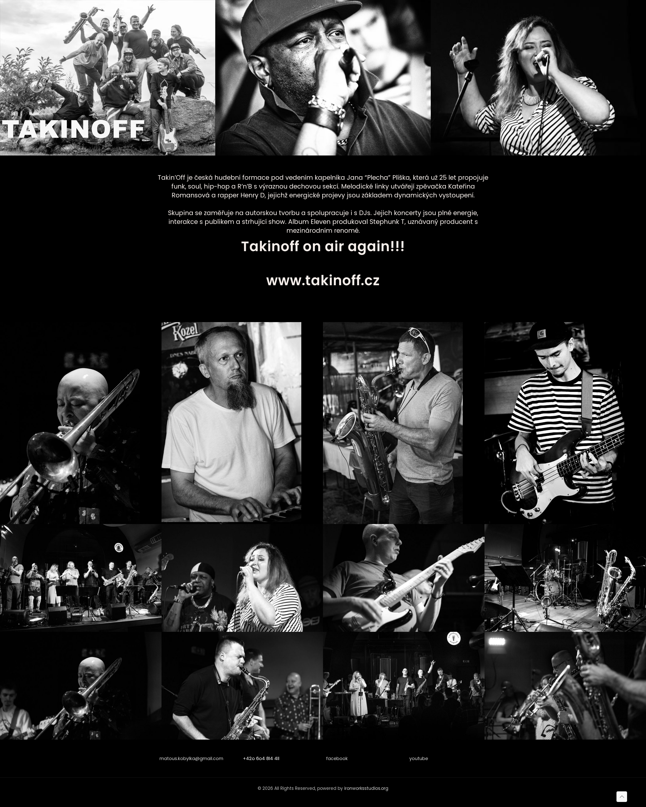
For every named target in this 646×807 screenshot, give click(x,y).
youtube (418, 758)
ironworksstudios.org (366, 788)
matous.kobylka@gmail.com (191, 758)
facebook (337, 758)
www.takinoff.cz (323, 280)
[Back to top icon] (621, 796)
